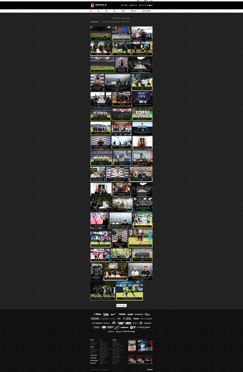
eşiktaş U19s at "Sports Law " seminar (121, 133)
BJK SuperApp (102, 363)
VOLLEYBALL (123, 21)
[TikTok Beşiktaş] (152, 5)
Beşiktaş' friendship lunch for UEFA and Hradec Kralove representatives (142, 194)
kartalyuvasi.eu (93, 344)
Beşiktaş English (102, 344)
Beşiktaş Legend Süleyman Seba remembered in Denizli (97, 179)
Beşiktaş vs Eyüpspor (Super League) (100, 118)
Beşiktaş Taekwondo (103, 356)
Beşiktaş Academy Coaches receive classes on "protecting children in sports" (142, 163)
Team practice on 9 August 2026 (100, 260)
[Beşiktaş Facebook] (145, 5)
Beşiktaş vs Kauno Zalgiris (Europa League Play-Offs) (102, 71)
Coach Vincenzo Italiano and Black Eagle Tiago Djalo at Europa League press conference (117, 88)
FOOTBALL (107, 21)
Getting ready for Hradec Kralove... (129, 298)
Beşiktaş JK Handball (103, 350)
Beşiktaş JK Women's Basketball (105, 348)
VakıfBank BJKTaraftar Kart (148, 356)
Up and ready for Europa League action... (101, 245)
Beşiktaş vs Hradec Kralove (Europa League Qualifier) (101, 163)
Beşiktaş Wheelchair (103, 354)
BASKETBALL (112, 21)
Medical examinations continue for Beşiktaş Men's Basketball (97, 87)
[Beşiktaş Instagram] (147, 5)
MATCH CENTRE (124, 5)
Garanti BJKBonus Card (131, 356)
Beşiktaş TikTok (93, 358)
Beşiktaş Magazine (132, 339)
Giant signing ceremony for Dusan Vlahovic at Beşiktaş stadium (142, 133)
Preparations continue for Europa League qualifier (140, 245)
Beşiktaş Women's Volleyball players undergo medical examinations (119, 244)
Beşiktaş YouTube (93, 355)
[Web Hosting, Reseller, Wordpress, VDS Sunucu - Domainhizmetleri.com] (129, 332)
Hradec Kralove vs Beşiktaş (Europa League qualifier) (142, 260)
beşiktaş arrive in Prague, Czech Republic (115, 278)
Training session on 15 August (100, 133)
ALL (100, 21)
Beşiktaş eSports (93, 351)
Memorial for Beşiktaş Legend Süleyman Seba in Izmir (122, 163)
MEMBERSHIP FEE (133, 5)
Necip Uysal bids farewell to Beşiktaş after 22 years (121, 118)
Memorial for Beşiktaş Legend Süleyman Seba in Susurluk (141, 179)
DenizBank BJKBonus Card (140, 356)
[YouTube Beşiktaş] (150, 5)
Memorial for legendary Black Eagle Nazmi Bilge (121, 260)
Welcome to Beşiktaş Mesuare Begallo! (142, 147)
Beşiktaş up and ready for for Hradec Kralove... (103, 298)
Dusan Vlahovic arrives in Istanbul (122, 209)
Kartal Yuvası (92, 353)
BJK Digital (102, 360)
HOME (93, 15)
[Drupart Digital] (150, 369)
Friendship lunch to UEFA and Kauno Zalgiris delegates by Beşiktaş (140, 70)
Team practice (122, 104)
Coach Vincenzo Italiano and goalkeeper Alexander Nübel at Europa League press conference (140, 278)
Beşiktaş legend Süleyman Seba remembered (101, 209)
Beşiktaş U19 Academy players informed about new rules (99, 226)
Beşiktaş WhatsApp (94, 360)
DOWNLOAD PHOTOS (107, 27)
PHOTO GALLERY (99, 15)
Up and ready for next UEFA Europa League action (142, 88)
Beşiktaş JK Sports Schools (117, 357)
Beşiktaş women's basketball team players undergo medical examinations (101, 147)
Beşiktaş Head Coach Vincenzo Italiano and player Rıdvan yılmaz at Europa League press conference (120, 226)
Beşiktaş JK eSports (116, 353)
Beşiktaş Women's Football (104, 353)
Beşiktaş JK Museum (116, 360)
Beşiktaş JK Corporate (103, 343)
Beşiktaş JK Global (116, 343)
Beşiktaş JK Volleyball (103, 351)
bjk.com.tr (92, 341)
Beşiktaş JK (92, 348)
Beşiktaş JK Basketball (94, 350)
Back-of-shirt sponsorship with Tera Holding (142, 104)
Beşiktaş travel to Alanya (101, 54)
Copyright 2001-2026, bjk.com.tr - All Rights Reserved (99, 369)
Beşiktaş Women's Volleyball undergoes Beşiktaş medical (121, 70)
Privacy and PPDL (142, 339)
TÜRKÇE (151, 0)
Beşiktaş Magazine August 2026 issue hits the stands (96, 277)
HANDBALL (118, 21)
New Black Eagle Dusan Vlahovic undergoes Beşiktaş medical (117, 179)
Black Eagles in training (121, 54)
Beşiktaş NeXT (93, 363)
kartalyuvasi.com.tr (93, 343)
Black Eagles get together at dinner (101, 104)
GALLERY (141, 5)
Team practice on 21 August (142, 54)
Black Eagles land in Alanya (142, 38)
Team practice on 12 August (142, 226)
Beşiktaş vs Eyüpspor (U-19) (142, 118)
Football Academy (103, 346)
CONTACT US (146, 0)
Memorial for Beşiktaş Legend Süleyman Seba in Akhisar (121, 194)
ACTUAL (103, 21)
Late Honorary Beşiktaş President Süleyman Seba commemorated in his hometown (143, 208)
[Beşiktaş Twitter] (144, 5)
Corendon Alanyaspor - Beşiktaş (101, 38)
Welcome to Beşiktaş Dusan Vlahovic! (101, 194)
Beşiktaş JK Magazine (104, 362)
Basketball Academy (116, 356)
